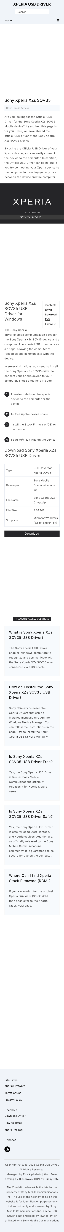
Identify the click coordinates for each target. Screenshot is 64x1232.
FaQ (47, 319)
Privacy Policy (13, 1100)
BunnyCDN (51, 1178)
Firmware (50, 323)
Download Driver (15, 1115)
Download (51, 314)
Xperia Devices (21, 108)
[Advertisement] (32, 57)
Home (9, 108)
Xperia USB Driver (32, 4)
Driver (48, 309)
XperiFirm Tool (13, 1129)
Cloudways (26, 1178)
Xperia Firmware (14, 1085)
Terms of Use (12, 1093)
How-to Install (13, 1122)
